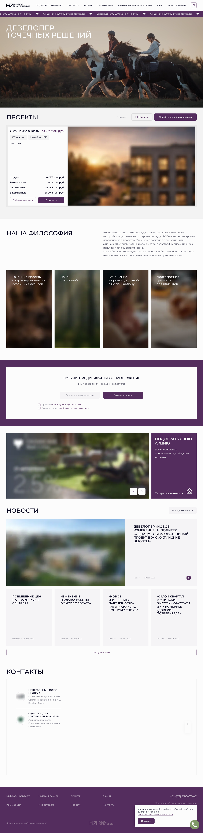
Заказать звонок (123, 395)
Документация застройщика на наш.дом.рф (26, 823)
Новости (76, 804)
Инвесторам (46, 804)
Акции (107, 795)
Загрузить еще (101, 652)
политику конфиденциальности (67, 404)
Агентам (76, 795)
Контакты (109, 804)
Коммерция (13, 804)
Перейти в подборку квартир (175, 117)
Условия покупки (49, 795)
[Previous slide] (133, 491)
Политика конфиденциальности (155, 814)
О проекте (51, 200)
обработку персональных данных (73, 408)
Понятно (146, 821)
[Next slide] (141, 491)
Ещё (159, 5)
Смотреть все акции (167, 493)
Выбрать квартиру (23, 200)
